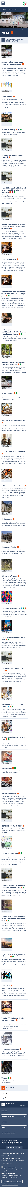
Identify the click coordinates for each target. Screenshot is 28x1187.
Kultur (4, 1097)
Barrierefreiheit (18, 1142)
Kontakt (3, 1143)
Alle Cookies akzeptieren (10, 1184)
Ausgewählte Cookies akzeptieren (12, 1181)
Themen (4, 1111)
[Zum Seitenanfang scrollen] (25, 1184)
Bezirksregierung (7, 1116)
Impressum (3, 1142)
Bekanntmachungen (8, 1133)
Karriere (4, 1122)
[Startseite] (20, 4)
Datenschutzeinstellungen (14, 1148)
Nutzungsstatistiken (9, 1173)
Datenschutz (10, 1142)
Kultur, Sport (5, 1094)
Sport (4, 1099)
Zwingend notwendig (9, 1167)
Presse (3, 1127)
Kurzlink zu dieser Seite (12, 1143)
